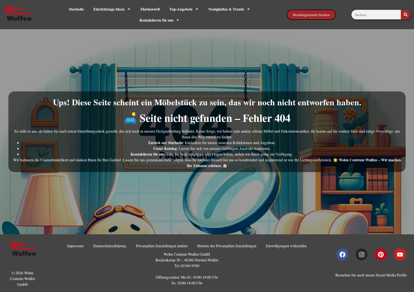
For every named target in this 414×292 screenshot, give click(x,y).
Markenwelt (150, 9)
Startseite (76, 9)
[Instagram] (362, 254)
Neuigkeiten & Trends (226, 9)
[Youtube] (400, 254)
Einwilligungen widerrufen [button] (286, 245)
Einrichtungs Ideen (109, 9)
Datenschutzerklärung (109, 245)
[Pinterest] (381, 254)
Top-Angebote (181, 9)
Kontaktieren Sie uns (156, 20)
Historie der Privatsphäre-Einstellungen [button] (226, 245)
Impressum (75, 245)
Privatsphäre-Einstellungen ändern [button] (162, 245)
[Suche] (405, 14)
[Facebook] (342, 254)
